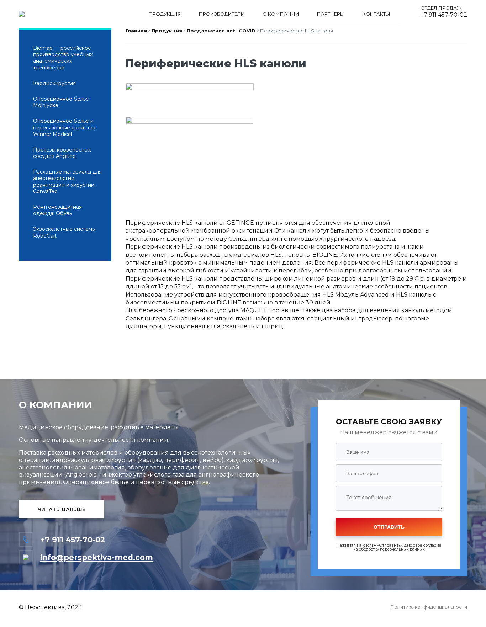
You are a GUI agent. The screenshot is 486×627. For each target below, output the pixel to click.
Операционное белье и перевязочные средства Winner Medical (64, 127)
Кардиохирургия (54, 83)
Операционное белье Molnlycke (61, 102)
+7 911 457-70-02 (444, 14)
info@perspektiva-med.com (96, 557)
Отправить (389, 527)
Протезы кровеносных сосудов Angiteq (62, 153)
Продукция (165, 14)
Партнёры (331, 14)
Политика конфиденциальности (428, 607)
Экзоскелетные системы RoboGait (64, 232)
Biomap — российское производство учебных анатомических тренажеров (63, 58)
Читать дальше (61, 509)
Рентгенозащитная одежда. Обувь (57, 210)
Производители (222, 14)
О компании (281, 14)
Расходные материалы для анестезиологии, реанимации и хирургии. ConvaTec (67, 182)
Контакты (376, 14)
